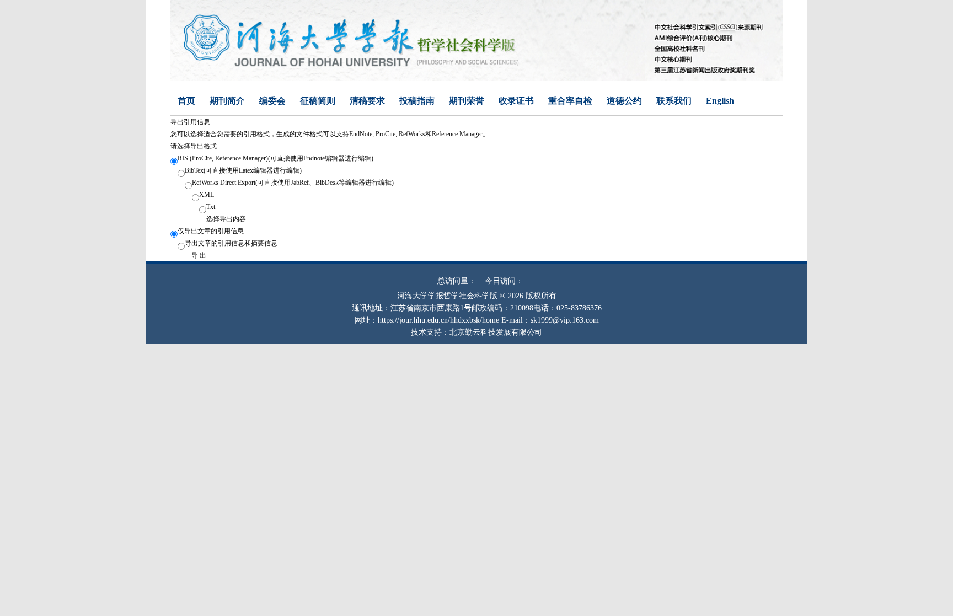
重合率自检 (570, 100)
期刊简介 (227, 100)
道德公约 (624, 100)
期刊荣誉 (466, 100)
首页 (186, 100)
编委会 (272, 100)
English (720, 100)
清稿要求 (367, 100)
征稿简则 (317, 100)
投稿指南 (417, 100)
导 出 (198, 255)
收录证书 (516, 100)
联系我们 (674, 100)
